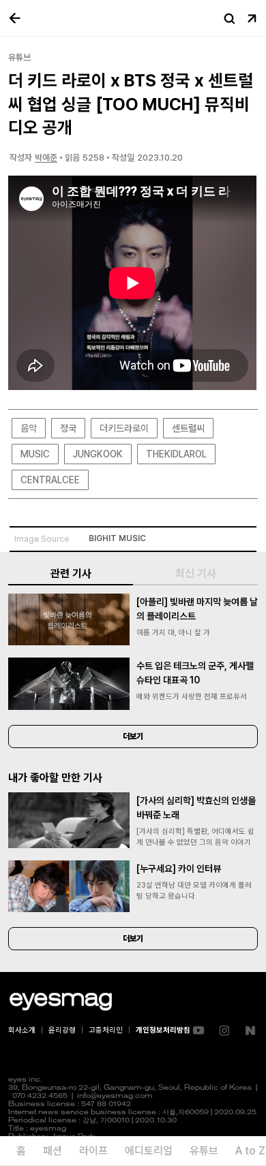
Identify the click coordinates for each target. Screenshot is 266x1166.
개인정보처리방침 (163, 1030)
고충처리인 (106, 1030)
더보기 (133, 736)
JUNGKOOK (98, 454)
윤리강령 (62, 1030)
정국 (68, 428)
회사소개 (21, 1030)
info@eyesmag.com (115, 1096)
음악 (28, 428)
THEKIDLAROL (176, 454)
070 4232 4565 (40, 1096)
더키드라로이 (124, 428)
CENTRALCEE (50, 479)
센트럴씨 (188, 428)
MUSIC (35, 454)
